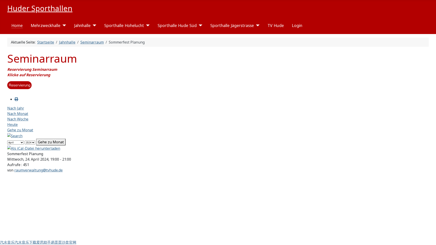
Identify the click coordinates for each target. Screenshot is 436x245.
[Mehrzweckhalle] (63, 25)
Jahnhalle (82, 25)
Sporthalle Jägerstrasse (232, 25)
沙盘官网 (69, 242)
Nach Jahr (15, 108)
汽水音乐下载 (25, 242)
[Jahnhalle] (93, 25)
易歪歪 (56, 242)
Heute (12, 124)
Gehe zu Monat (20, 129)
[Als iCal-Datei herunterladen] (33, 148)
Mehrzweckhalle (45, 25)
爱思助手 (43, 242)
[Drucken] (16, 99)
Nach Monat (17, 113)
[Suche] (14, 135)
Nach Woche (17, 119)
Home (17, 25)
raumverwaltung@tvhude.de (38, 170)
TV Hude (276, 25)
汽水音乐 (7, 242)
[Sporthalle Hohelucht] (147, 25)
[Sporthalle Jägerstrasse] (257, 25)
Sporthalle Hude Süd (177, 25)
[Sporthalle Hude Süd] (199, 25)
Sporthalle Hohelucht (124, 25)
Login (297, 25)
